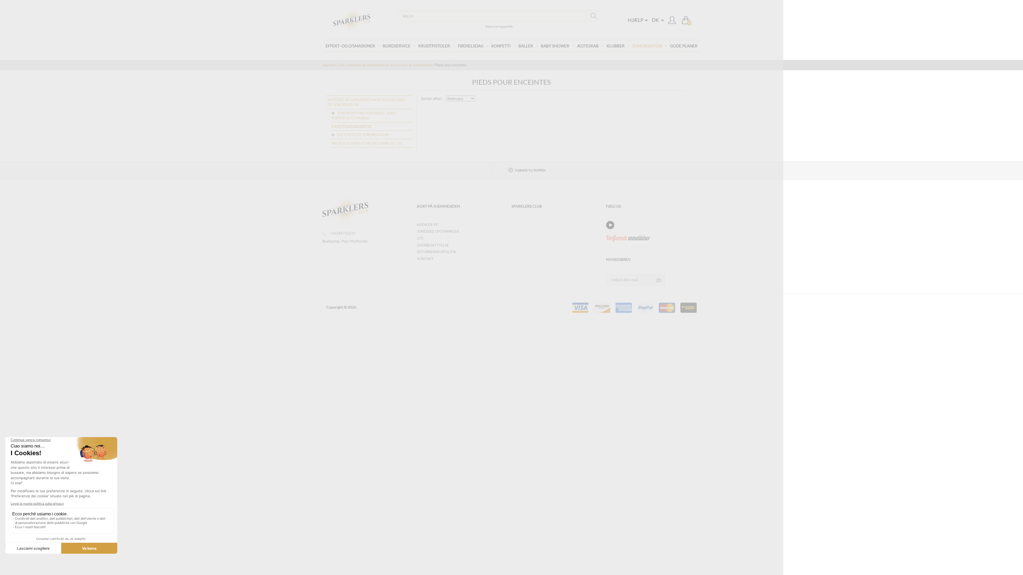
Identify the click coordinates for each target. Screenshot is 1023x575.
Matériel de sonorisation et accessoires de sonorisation (390, 65)
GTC (420, 238)
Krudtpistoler (434, 45)
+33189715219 (343, 233)
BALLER (525, 45)
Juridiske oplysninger (438, 231)
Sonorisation (647, 45)
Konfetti (501, 45)
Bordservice (397, 45)
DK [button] (656, 20)
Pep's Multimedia (355, 241)
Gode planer (683, 45)
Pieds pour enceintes (352, 126)
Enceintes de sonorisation (362, 135)
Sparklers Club (333, 65)
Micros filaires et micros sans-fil (363, 143)
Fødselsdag (471, 45)
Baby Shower (555, 45)
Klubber (616, 45)
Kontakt (425, 259)
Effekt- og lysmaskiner (350, 45)
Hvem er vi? (427, 225)
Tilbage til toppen (530, 170)
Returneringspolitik (499, 26)
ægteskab (588, 45)
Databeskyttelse (433, 245)
